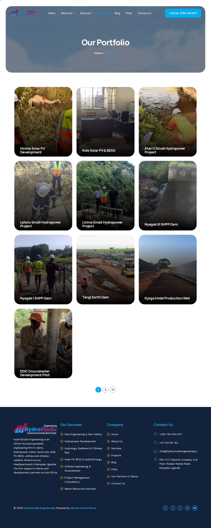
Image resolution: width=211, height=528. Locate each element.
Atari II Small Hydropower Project (165, 150)
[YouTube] (194, 508)
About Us (66, 13)
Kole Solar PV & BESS (98, 150)
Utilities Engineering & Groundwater (78, 468)
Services (85, 13)
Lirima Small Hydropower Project (102, 224)
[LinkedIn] (187, 508)
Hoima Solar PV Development (32, 150)
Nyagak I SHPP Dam (36, 298)
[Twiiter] (180, 508)
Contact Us (144, 13)
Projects (104, 13)
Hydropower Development (80, 441)
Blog (117, 13)
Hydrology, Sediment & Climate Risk (83, 450)
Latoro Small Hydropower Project (40, 224)
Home (51, 13)
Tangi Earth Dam (95, 297)
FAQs (129, 13)
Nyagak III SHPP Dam (161, 224)
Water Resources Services (80, 488)
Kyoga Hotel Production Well (167, 298)
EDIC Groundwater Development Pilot (35, 373)
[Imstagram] (165, 508)
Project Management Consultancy (77, 480)
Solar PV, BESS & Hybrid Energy (83, 459)
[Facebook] (172, 508)
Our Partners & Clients (124, 476)
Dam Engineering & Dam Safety (83, 434)
